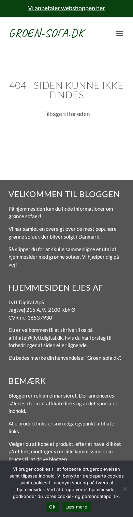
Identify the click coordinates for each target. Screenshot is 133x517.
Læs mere (76, 507)
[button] (119, 33)
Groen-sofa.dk (46, 33)
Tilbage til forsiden (66, 113)
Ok (52, 507)
